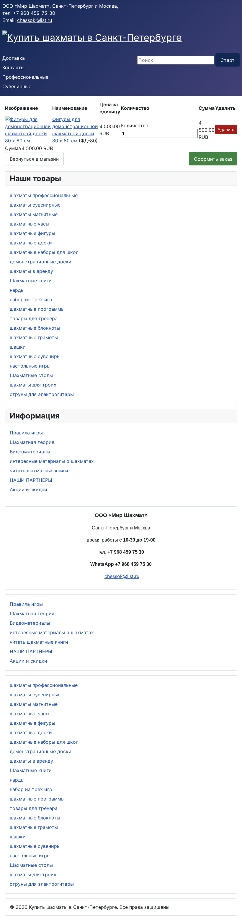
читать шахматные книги (39, 471)
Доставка (13, 58)
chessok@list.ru (34, 20)
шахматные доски (31, 243)
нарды (17, 290)
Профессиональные (25, 77)
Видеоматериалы (30, 452)
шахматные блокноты (35, 328)
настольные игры (30, 366)
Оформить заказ (213, 159)
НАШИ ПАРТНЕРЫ (31, 480)
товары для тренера (34, 318)
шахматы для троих (33, 385)
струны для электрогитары (42, 394)
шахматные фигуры (32, 233)
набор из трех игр (31, 299)
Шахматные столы (31, 375)
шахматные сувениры (35, 356)
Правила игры (26, 433)
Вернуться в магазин (34, 159)
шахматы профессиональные (44, 195)
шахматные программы (37, 309)
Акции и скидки (28, 489)
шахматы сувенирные (35, 205)
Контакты (13, 67)
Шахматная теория (32, 442)
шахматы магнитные (34, 214)
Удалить (226, 129)
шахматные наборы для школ (44, 252)
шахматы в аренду (31, 271)
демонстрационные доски (40, 262)
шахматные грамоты (34, 337)
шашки (18, 347)
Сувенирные (16, 86)
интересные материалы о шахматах (52, 461)
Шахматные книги (31, 281)
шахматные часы (29, 224)
